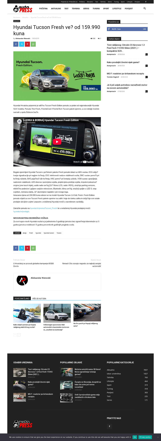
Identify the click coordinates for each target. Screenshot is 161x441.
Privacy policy (145, 437)
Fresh (31, 233)
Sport (123, 2)
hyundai (38, 233)
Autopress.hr (111, 54)
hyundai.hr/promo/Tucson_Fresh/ (43, 208)
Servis (110, 2)
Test (96, 2)
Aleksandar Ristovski (23, 38)
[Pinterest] (27, 44)
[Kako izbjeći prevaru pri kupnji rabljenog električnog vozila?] (27, 313)
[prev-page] (14, 334)
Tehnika (103, 2)
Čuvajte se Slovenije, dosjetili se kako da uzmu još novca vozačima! (88, 384)
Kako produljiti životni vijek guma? (123, 62)
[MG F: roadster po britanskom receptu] (19, 397)
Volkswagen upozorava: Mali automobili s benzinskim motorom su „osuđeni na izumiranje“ (56, 327)
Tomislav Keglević (113, 77)
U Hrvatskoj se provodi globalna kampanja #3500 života (33, 264)
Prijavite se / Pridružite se (69, 2)
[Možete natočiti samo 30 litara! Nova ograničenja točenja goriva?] (66, 372)
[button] (145, 9)
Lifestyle (129, 2)
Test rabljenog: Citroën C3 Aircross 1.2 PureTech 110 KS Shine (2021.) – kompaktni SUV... (126, 48)
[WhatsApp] (33, 44)
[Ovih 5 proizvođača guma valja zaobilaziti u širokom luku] (66, 397)
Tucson (59, 233)
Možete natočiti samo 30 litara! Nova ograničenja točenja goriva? (88, 371)
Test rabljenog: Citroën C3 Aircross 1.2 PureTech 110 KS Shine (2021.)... (40, 371)
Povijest (137, 2)
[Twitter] (21, 44)
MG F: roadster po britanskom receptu (125, 73)
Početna (82, 2)
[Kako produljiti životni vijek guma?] (19, 385)
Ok (135, 437)
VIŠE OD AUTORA (39, 299)
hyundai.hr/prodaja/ (21, 211)
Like (144, 29)
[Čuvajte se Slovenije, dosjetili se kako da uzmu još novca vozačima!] (66, 385)
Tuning (116, 2)
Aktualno (90, 2)
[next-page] (19, 334)
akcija (24, 233)
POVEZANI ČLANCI (22, 299)
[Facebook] (146, 2)
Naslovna (16, 17)
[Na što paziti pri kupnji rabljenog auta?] (87, 313)
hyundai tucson (49, 233)
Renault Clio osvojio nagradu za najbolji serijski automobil (81, 264)
